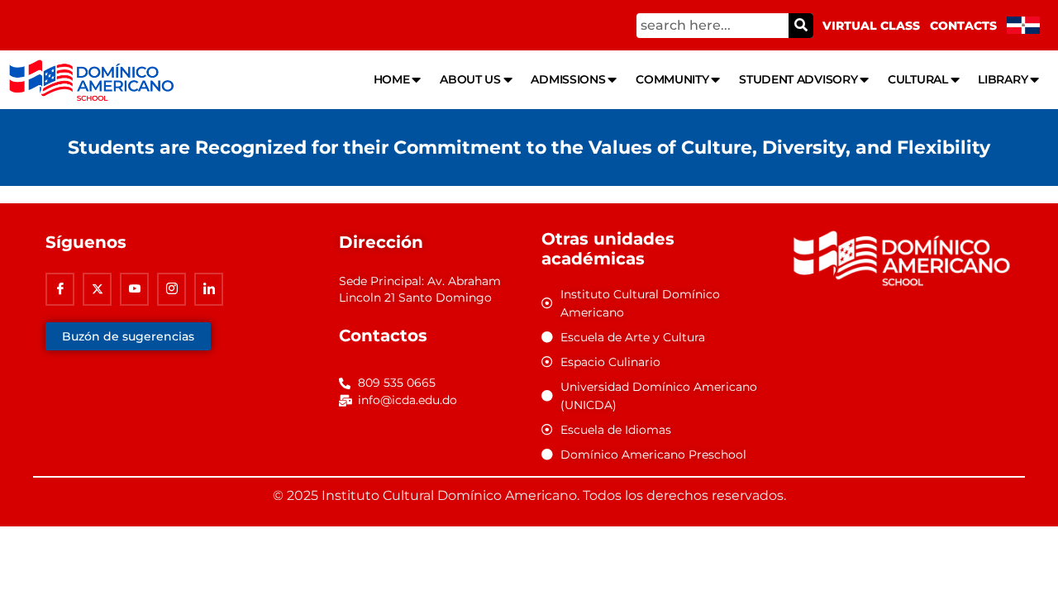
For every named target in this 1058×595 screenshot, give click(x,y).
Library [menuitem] (1002, 79)
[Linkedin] (208, 289)
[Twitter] (97, 289)
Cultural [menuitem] (918, 79)
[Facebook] (59, 289)
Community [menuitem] (672, 79)
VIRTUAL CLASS (871, 25)
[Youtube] (134, 289)
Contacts (963, 25)
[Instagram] (171, 289)
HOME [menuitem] (392, 79)
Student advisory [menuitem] (798, 79)
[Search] (801, 25)
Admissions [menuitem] (568, 79)
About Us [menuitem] (470, 79)
